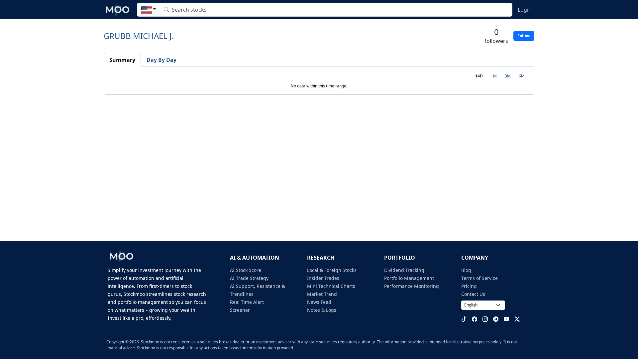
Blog (466, 270)
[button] (148, 9)
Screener (240, 310)
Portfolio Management (409, 278)
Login (525, 9)
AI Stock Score (245, 270)
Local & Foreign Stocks (332, 270)
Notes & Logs (321, 310)
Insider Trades (323, 278)
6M (522, 76)
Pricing (469, 286)
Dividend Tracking (404, 270)
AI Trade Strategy (249, 278)
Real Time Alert (247, 302)
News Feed (319, 302)
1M (494, 76)
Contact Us (473, 294)
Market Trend (322, 294)
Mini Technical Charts (331, 286)
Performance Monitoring (411, 286)
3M (508, 76)
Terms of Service (479, 278)
